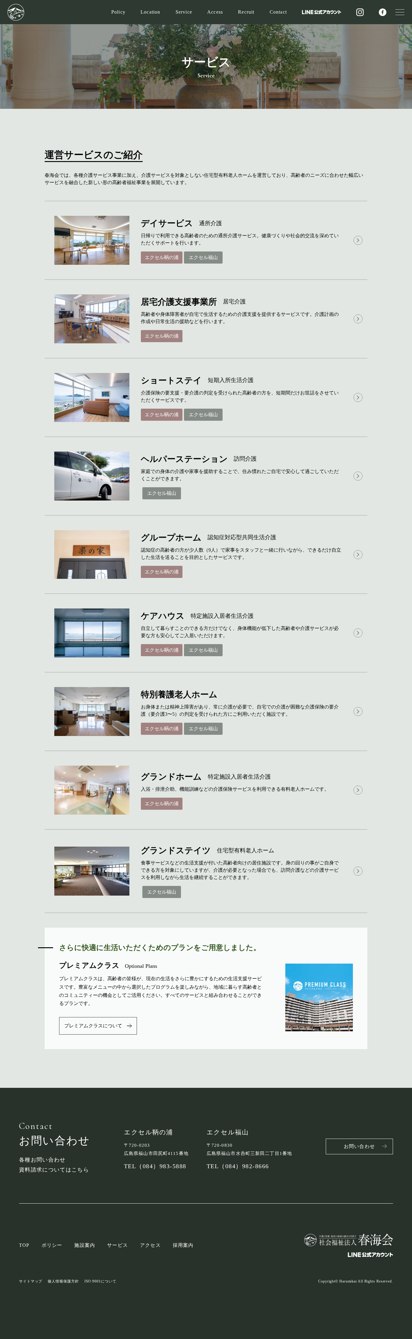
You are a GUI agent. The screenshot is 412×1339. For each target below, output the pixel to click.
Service (184, 12)
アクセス (150, 1245)
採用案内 (183, 1245)
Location (150, 12)
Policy (118, 12)
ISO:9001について (100, 1281)
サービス (117, 1245)
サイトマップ (30, 1281)
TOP (24, 1245)
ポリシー (52, 1245)
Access (215, 12)
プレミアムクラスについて (93, 1025)
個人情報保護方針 (63, 1281)
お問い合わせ (359, 1146)
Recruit (246, 12)
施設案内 (84, 1245)
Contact (278, 12)
